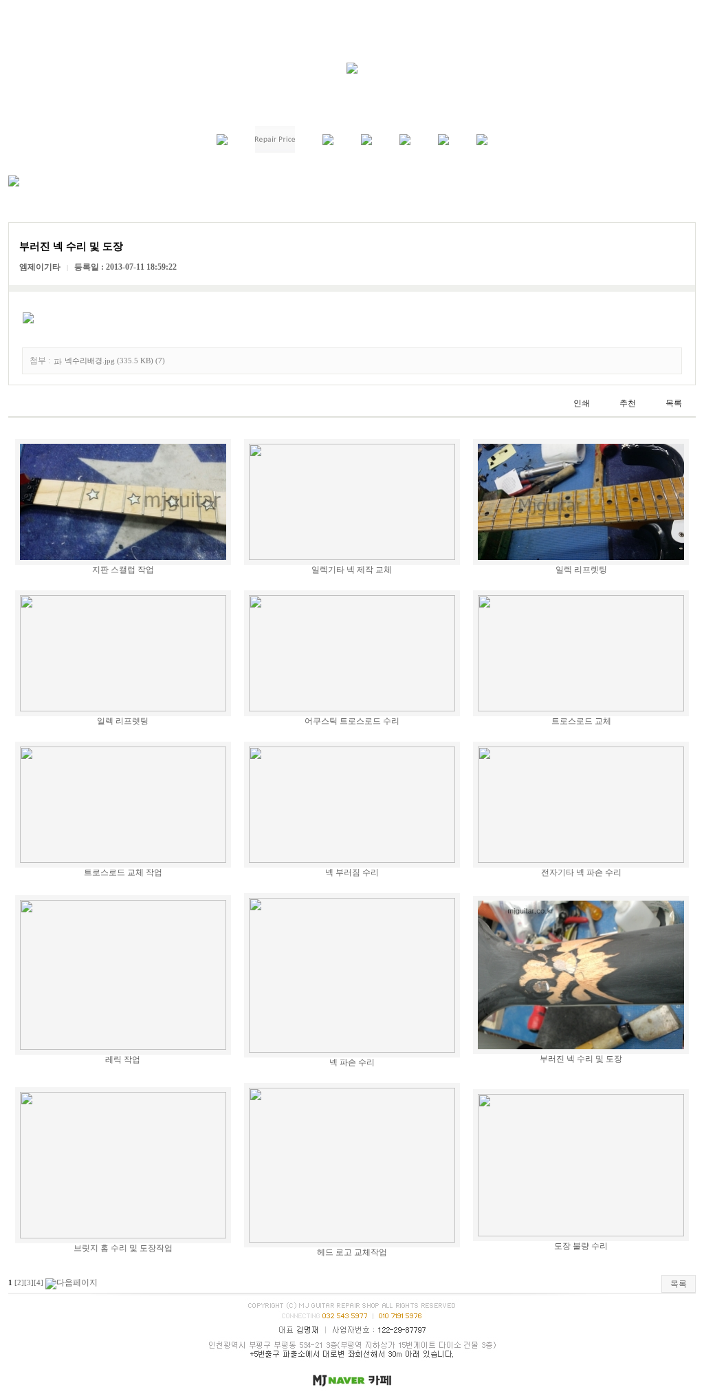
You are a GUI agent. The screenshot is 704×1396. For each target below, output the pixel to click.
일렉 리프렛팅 (581, 569)
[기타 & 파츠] (366, 142)
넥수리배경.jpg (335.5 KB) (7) (115, 360)
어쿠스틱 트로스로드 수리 (352, 721)
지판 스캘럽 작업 (123, 569)
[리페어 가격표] (275, 150)
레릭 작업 (122, 1059)
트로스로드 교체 (581, 721)
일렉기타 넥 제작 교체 (351, 569)
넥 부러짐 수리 (352, 872)
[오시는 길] (481, 142)
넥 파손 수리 (352, 1062)
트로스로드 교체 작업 (123, 872)
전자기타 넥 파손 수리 (581, 872)
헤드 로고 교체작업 (352, 1252)
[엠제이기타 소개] (222, 142)
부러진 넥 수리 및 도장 (581, 1059)
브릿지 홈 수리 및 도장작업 (123, 1248)
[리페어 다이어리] (443, 142)
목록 (678, 1284)
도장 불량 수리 (581, 1246)
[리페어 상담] (404, 142)
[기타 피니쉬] (327, 142)
